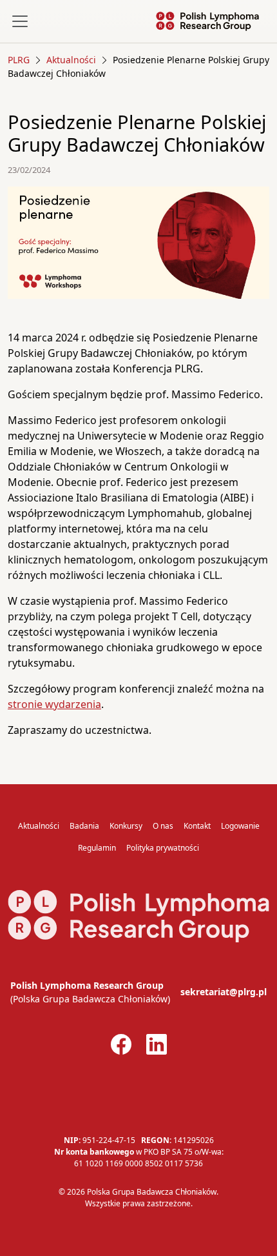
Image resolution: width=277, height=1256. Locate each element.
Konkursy (126, 825)
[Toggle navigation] (20, 21)
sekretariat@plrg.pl (223, 992)
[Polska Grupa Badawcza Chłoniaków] (207, 21)
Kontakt (197, 825)
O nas (163, 825)
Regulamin (97, 847)
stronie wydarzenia (54, 704)
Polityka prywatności (162, 847)
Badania (84, 825)
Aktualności (38, 825)
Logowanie (240, 825)
